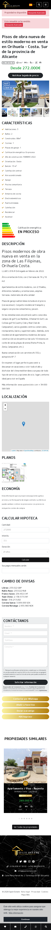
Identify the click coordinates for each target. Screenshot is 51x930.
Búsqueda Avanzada (36, 13)
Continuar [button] (25, 919)
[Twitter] (20, 861)
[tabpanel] (25, 781)
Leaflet (14, 450)
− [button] (5, 408)
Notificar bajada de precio (25, 75)
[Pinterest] (33, 861)
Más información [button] (16, 913)
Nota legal (25, 892)
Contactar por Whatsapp (25, 698)
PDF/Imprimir (25, 716)
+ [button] (5, 405)
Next (46, 94)
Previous (5, 94)
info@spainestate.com (27, 871)
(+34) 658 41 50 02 (18, 866)
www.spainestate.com (28, 384)
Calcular (25, 559)
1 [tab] (19, 818)
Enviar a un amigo (25, 710)
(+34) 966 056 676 (36, 866)
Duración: (6, 546)
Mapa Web (25, 895)
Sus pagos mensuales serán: (14, 565)
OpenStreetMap (29, 450)
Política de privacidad (29, 672)
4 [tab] (26, 818)
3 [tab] (24, 818)
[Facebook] (17, 861)
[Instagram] (29, 861)
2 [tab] (21, 818)
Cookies (44, 892)
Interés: (5, 535)
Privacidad (35, 892)
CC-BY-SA (45, 450)
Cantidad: (6, 524)
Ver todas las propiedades (25, 827)
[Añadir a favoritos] (25, 783)
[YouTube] (25, 861)
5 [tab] (29, 818)
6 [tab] (31, 818)
